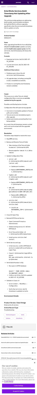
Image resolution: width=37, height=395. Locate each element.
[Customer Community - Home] (18, 2)
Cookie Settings (18, 385)
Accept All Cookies (18, 391)
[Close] (34, 362)
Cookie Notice (9, 381)
